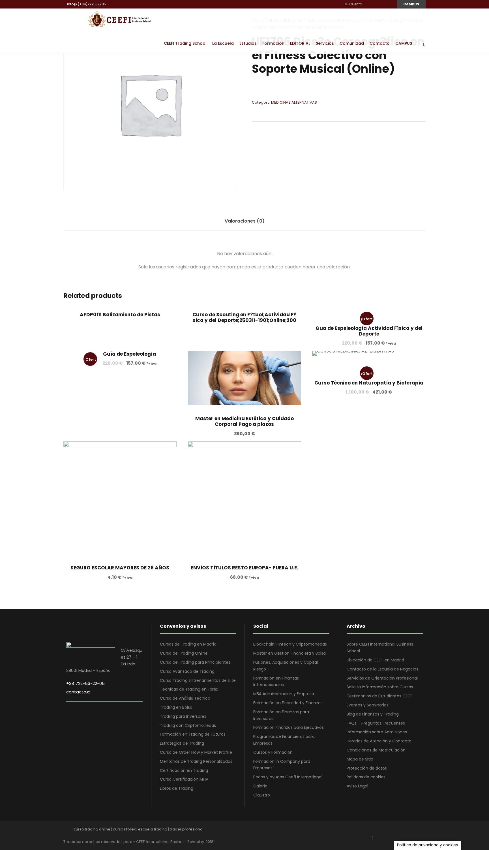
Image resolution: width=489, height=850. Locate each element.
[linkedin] (375, 4)
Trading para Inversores (183, 716)
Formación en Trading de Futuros (193, 734)
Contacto (380, 43)
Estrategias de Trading (182, 743)
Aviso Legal (357, 786)
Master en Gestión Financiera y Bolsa (289, 653)
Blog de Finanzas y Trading (373, 714)
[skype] (404, 830)
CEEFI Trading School (185, 43)
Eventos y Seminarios (368, 705)
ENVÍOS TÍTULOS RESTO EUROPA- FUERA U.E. (244, 567)
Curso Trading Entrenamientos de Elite (198, 680)
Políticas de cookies (366, 777)
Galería (260, 786)
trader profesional (186, 829)
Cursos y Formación (273, 752)
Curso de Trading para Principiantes (195, 662)
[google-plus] (384, 830)
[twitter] (413, 830)
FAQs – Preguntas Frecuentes (376, 723)
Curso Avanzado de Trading (187, 671)
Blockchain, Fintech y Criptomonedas (290, 644)
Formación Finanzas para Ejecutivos (288, 727)
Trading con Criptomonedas (188, 725)
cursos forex (124, 829)
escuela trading (152, 829)
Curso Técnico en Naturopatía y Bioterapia (368, 382)
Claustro (261, 795)
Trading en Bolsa (176, 707)
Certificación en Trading (184, 770)
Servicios (325, 43)
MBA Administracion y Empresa (283, 694)
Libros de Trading (176, 788)
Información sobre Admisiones (377, 732)
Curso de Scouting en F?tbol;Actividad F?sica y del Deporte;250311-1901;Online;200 (244, 317)
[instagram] (389, 4)
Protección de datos (367, 768)
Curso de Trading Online (184, 653)
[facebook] (368, 4)
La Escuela (223, 43)
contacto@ (78, 692)
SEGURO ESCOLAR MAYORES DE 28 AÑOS (119, 567)
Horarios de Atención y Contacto (379, 741)
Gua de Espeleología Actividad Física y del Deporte (369, 331)
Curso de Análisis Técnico (185, 698)
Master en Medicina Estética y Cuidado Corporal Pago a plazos (244, 421)
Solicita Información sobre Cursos (380, 687)
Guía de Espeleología (129, 354)
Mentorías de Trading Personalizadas (196, 761)
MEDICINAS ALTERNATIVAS (294, 102)
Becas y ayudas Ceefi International (287, 777)
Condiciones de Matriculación (376, 750)
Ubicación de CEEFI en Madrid (375, 660)
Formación (273, 43)
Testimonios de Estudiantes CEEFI (379, 696)
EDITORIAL (300, 43)
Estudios (248, 43)
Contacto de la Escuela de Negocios (382, 669)
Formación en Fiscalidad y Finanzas (288, 703)
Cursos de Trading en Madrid (188, 644)
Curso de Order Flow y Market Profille (196, 752)
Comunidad (352, 43)
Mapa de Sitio (360, 759)
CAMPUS (411, 4)
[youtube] (382, 4)
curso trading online (92, 829)
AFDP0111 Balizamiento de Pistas (120, 314)
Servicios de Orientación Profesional (382, 678)
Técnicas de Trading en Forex (189, 689)
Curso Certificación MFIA (184, 779)
